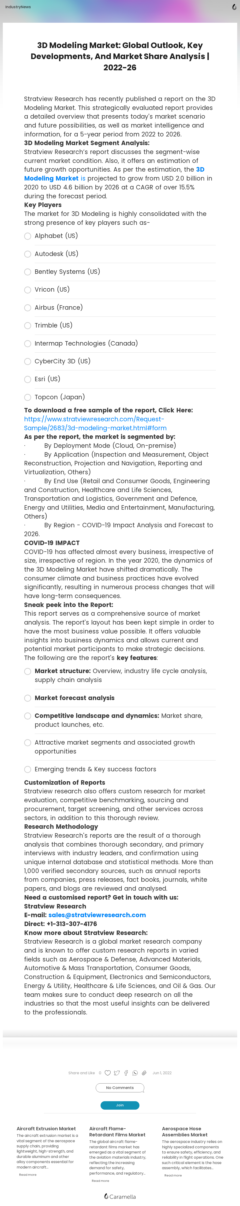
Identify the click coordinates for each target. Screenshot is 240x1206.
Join (120, 1105)
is (82, 178)
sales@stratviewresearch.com (97, 915)
